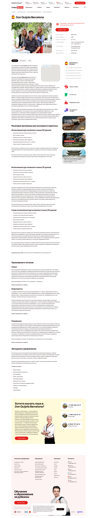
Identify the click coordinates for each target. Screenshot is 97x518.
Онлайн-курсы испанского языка (73, 78)
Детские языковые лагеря (40, 474)
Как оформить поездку (19, 462)
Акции (55, 469)
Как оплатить (17, 464)
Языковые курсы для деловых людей (39, 477)
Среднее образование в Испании (73, 75)
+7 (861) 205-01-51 (36, 3)
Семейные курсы (38, 479)
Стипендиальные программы (41, 467)
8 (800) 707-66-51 (74, 424)
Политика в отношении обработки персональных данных (21, 472)
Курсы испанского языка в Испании (74, 67)
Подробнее (34, 512)
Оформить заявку (62, 29)
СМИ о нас (56, 477)
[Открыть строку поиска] (85, 7)
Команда (55, 466)
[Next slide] (52, 37)
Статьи (55, 473)
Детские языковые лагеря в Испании (74, 70)
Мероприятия (57, 475)
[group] (31, 37)
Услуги (55, 464)
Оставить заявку (21, 438)
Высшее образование (39, 464)
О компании (56, 462)
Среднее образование (39, 462)
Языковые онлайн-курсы (40, 469)
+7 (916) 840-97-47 (44, 3)
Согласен (60, 509)
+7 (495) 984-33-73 (28, 3)
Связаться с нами (80, 3)
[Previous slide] (11, 37)
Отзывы (55, 467)
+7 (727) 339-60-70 (52, 3)
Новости (55, 471)
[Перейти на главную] (17, 7)
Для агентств (17, 467)
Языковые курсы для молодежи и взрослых (39, 472)
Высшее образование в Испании (73, 73)
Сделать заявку (17, 466)
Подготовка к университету (40, 466)
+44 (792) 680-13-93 (68, 3)
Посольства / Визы (18, 469)
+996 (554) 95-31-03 (60, 3)
